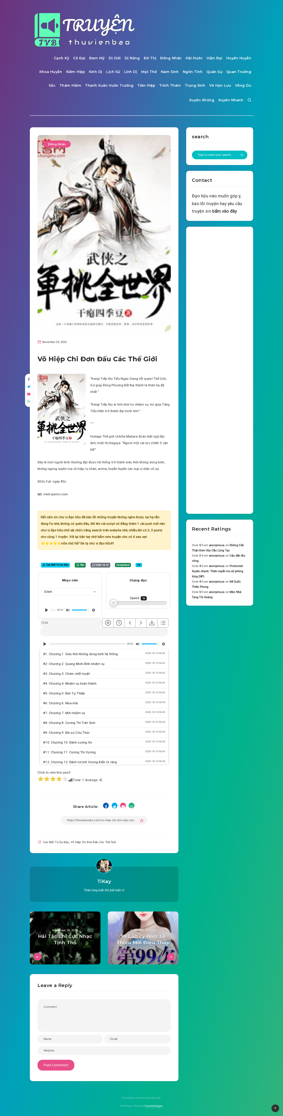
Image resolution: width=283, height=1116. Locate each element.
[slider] (53, 610)
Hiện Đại (214, 58)
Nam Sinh (170, 72)
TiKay (104, 881)
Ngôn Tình (193, 72)
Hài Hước (194, 58)
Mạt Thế (149, 72)
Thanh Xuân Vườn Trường (109, 85)
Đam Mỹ (97, 58)
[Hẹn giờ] (119, 622)
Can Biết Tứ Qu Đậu (56, 842)
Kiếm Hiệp (75, 72)
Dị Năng (132, 58)
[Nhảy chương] (108, 622)
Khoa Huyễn (50, 72)
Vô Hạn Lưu (220, 85)
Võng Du (243, 85)
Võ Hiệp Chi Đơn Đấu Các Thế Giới (93, 842)
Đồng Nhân (171, 58)
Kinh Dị (95, 72)
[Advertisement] (219, 369)
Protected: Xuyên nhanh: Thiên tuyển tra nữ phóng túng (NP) (217, 571)
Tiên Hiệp (146, 85)
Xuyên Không (201, 100)
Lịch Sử (113, 72)
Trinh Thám (170, 85)
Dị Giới (115, 58)
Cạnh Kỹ (61, 58)
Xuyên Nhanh (231, 100)
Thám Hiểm (70, 85)
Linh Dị (130, 72)
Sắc (52, 85)
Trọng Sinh (195, 85)
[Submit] (242, 155)
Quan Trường (238, 72)
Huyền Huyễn (238, 58)
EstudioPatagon (153, 1106)
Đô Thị (150, 58)
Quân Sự (215, 72)
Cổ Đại (79, 58)
